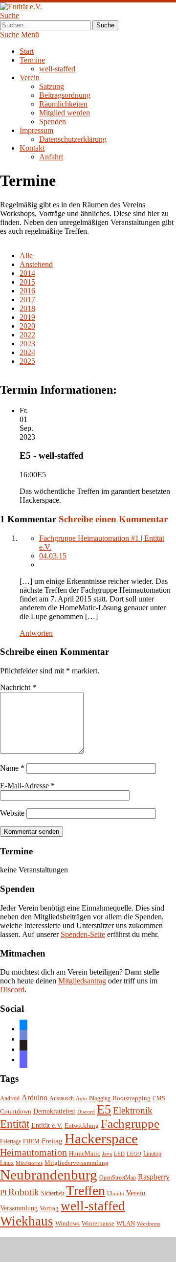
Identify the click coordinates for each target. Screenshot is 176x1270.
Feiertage (10, 1141)
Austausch (61, 1098)
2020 (27, 326)
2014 (27, 273)
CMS (159, 1098)
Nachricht (18, 687)
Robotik (23, 1192)
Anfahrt (51, 157)
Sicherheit (52, 1193)
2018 (27, 308)
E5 (104, 1109)
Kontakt (32, 148)
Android (10, 1098)
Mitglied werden (64, 113)
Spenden (52, 121)
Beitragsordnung (64, 95)
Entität (14, 1123)
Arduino (34, 1097)
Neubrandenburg (48, 1174)
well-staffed (57, 69)
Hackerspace (101, 1138)
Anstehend (36, 264)
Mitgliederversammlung (76, 1162)
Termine (32, 60)
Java (107, 1154)
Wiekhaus (26, 1221)
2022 (27, 335)
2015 (27, 282)
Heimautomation (33, 1152)
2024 (27, 352)
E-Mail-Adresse (27, 785)
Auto (81, 1098)
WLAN (125, 1223)
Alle (26, 255)
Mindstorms (29, 1163)
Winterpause (98, 1223)
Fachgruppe (130, 1123)
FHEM (31, 1141)
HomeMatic (84, 1153)
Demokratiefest (54, 1111)
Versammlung (19, 1208)
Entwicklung (82, 1125)
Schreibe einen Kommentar (113, 519)
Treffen (85, 1190)
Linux (7, 1163)
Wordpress (148, 1223)
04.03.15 (52, 556)
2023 (27, 343)
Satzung (51, 86)
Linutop (152, 1154)
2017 (27, 299)
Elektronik (133, 1110)
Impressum (36, 130)
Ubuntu (115, 1193)
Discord (12, 989)
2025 (27, 361)
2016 (27, 291)
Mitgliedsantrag (82, 981)
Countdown (15, 1111)
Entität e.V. (47, 1125)
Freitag (52, 1141)
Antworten (36, 633)
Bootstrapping (131, 1098)
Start (27, 51)
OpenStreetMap (117, 1178)
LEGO (134, 1154)
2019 (27, 317)
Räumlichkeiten (63, 104)
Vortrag (49, 1208)
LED (119, 1154)
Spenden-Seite (83, 934)
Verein (30, 77)
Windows (67, 1223)
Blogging (99, 1098)
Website (12, 813)
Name (12, 768)
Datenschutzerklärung (73, 139)
